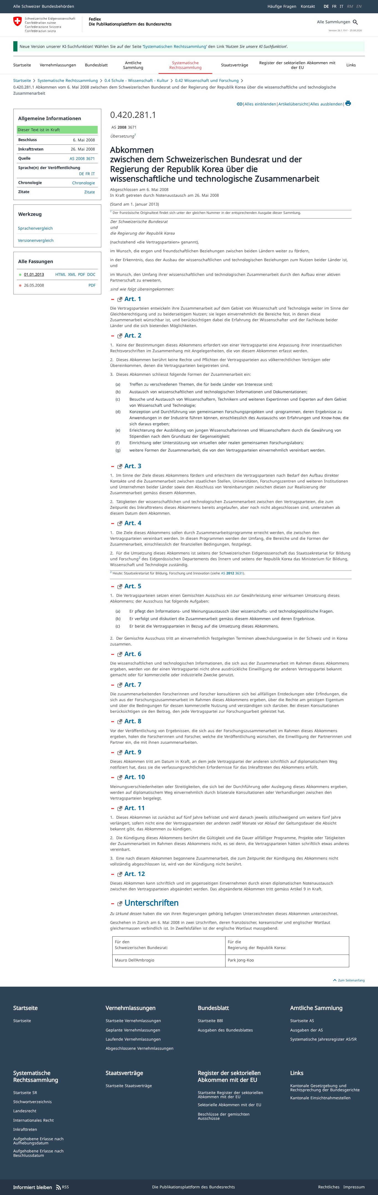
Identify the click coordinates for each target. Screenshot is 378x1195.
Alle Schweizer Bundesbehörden (43, 6)
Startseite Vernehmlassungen (133, 1020)
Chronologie (83, 182)
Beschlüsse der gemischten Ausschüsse (224, 1116)
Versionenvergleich (36, 240)
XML (72, 274)
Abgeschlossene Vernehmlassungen (140, 1048)
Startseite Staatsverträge (129, 1085)
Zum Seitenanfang (348, 980)
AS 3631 (232, 573)
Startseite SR (25, 1092)
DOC (91, 274)
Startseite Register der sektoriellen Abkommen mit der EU (230, 1094)
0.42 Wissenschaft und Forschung (207, 80)
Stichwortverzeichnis (32, 1101)
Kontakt (308, 6)
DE (326, 6)
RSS (62, 1187)
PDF (81, 274)
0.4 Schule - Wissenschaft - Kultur (137, 80)
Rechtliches (329, 1186)
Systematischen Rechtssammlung (174, 46)
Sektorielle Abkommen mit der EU (229, 1104)
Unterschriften (152, 902)
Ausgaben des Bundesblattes (225, 1029)
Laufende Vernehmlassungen (133, 1038)
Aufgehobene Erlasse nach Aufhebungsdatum (38, 1140)
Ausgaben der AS (306, 1029)
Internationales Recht (33, 1120)
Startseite (22, 80)
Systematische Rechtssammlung (68, 80)
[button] (58, 65)
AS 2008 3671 (82, 158)
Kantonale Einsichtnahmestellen (320, 1097)
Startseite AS (302, 1020)
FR (334, 6)
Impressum (354, 1186)
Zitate (89, 192)
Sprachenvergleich (35, 228)
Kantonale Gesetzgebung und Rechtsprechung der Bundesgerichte (325, 1087)
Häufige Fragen (282, 6)
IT (341, 6)
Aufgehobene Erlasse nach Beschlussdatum (38, 1152)
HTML (60, 274)
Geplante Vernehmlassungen (133, 1029)
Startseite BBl (210, 1020)
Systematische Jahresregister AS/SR (323, 1038)
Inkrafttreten (25, 1129)
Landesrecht (24, 1110)
